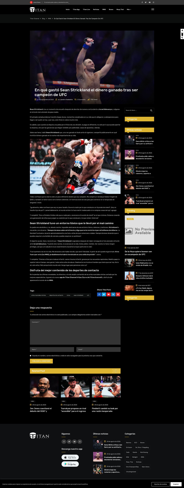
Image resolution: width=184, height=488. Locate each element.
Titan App (76, 9)
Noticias (96, 9)
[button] (114, 371)
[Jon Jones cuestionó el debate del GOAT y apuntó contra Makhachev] (129, 184)
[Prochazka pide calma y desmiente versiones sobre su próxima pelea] (129, 154)
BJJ (135, 442)
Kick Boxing (144, 452)
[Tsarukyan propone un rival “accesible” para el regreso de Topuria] (129, 199)
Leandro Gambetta (66, 99)
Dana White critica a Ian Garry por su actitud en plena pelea (145, 143)
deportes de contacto (56, 295)
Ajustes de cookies (160, 484)
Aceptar (176, 484)
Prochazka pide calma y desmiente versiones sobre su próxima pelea (64, 2)
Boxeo (111, 9)
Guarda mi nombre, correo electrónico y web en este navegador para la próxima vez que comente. (67, 356)
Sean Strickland (36, 109)
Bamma (128, 442)
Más (128, 9)
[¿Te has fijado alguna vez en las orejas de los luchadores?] (129, 288)
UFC (88, 295)
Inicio (68, 9)
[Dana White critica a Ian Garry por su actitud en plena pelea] (129, 140)
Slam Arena (145, 467)
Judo (127, 452)
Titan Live (86, 9)
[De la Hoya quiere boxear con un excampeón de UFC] (139, 230)
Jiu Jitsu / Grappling (142, 447)
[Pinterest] (118, 294)
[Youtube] (108, 294)
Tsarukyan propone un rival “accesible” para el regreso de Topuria (145, 203)
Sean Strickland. (78, 295)
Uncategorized (131, 472)
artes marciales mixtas (38, 295)
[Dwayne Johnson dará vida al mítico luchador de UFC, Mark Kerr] (129, 276)
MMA (104, 9)
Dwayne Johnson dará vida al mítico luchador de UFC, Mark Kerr (144, 278)
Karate (135, 452)
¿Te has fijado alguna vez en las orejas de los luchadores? (144, 290)
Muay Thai (120, 9)
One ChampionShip (132, 467)
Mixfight (135, 457)
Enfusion (129, 447)
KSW (127, 457)
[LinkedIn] (113, 294)
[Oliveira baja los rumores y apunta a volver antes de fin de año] (129, 169)
